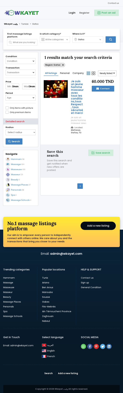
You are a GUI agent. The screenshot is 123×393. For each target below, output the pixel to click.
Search (48, 373)
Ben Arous (47, 287)
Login (72, 12)
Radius (9, 127)
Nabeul (46, 321)
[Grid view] (93, 73)
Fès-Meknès (49, 306)
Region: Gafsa (52, 64)
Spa (5, 311)
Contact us (113, 3)
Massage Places (12, 301)
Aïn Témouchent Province (56, 311)
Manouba (47, 292)
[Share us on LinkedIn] (109, 346)
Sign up (85, 282)
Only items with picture (21, 107)
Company (78, 73)
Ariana (45, 282)
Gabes (45, 301)
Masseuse (8, 287)
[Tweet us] (102, 346)
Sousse (46, 297)
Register (84, 12)
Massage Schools (12, 316)
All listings (51, 73)
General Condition (91, 287)
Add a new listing (98, 226)
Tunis (45, 277)
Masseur (7, 292)
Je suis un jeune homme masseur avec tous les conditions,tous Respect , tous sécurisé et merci (77, 97)
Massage (8, 282)
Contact (105, 88)
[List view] (88, 73)
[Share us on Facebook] (89, 346)
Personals (8, 306)
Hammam (9, 277)
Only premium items (20, 112)
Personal (65, 73)
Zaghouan (47, 316)
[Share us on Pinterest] (96, 346)
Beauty (7, 297)
